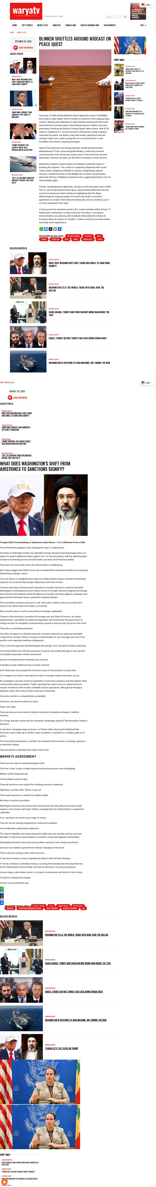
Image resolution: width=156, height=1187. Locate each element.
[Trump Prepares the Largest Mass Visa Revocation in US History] (23, 131)
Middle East (21, 32)
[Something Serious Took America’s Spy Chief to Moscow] (23, 98)
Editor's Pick (136, 7)
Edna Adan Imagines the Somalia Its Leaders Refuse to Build (134, 113)
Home (12, 32)
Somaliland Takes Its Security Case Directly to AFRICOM (134, 71)
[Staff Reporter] (16, 47)
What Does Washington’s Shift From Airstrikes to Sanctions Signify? (22, 82)
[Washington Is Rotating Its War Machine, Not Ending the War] (28, 361)
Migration (16, 142)
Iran (66, 239)
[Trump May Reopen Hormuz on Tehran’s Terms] (119, 126)
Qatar (100, 239)
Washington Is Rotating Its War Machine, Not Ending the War (79, 362)
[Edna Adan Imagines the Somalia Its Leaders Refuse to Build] (119, 112)
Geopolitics (17, 109)
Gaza (99, 236)
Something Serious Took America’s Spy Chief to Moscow (22, 114)
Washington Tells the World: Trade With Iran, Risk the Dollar (76, 289)
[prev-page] (115, 137)
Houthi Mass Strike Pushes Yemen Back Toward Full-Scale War (135, 85)
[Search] (125, 17)
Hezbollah (55, 239)
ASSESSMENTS (130, 80)
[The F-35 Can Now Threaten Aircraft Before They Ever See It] (23, 164)
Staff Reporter (26, 47)
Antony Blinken (73, 236)
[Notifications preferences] (4, 1182)
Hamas (43, 239)
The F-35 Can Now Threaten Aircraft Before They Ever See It (23, 180)
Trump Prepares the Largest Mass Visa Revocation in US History (22, 147)
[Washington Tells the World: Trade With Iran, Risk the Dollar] (28, 288)
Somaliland (130, 66)
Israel (75, 239)
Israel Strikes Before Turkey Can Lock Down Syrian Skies (78, 338)
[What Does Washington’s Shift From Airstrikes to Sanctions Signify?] (23, 66)
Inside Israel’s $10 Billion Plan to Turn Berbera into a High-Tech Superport (138, 14)
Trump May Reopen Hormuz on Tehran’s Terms (134, 127)
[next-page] (119, 137)
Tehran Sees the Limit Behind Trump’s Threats (134, 99)
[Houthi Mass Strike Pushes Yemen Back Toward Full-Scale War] (119, 84)
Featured (88, 236)
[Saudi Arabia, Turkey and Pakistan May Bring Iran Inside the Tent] (28, 312)
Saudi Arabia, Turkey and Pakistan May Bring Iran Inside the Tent (79, 313)
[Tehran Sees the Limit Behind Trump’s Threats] (119, 98)
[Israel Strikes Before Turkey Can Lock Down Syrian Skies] (28, 337)
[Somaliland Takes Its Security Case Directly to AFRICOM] (119, 70)
